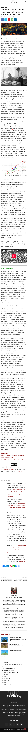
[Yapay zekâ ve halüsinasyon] (4, 652)
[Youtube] (21, 724)
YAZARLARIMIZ (5, 680)
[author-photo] (14, 593)
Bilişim (7, 5)
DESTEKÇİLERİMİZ (6, 684)
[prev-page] (2, 657)
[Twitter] (5, 19)
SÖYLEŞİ (4, 666)
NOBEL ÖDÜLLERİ (6, 678)
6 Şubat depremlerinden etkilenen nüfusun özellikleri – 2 (20, 581)
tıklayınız (19, 471)
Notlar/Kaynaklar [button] (6, 480)
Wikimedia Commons (21, 86)
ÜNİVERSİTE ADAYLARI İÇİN (8, 668)
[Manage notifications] (25, 729)
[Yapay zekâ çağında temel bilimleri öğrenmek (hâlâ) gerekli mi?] (4, 639)
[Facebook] (2, 19)
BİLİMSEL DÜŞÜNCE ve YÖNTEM (10, 672)
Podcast (18, 729)
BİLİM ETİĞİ (5, 674)
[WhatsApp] (12, 19)
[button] (2, 2)
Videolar (22, 729)
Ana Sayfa (3, 5)
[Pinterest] (9, 19)
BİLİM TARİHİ (5, 662)
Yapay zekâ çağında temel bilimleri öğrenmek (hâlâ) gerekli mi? (17, 639)
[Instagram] (10, 724)
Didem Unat (6, 16)
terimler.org (21, 561)
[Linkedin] (15, 19)
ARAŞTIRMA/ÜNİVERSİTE (8, 670)
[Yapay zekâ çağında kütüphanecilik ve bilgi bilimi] (4, 645)
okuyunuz (18, 715)
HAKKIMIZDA (5, 682)
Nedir (6, 7)
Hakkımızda (6, 729)
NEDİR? (4, 676)
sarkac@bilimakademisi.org (15, 706)
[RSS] (14, 724)
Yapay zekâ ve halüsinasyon (16, 650)
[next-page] (4, 657)
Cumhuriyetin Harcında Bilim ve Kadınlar (13, 664)
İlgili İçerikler (5, 634)
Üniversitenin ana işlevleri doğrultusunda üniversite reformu (6, 581)
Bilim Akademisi (10, 705)
